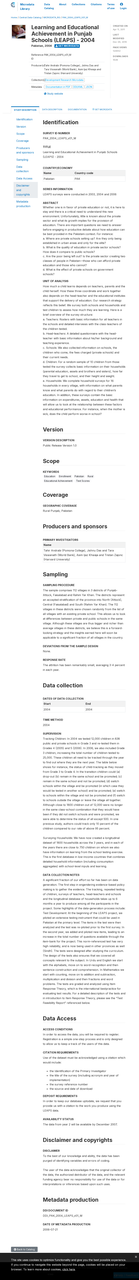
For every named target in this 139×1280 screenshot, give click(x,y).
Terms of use (111, 6)
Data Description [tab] (52, 109)
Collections (78, 4)
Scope (20, 133)
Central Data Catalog (30, 17)
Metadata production (23, 204)
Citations (96, 4)
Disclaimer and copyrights (23, 190)
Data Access (24, 178)
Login (123, 8)
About (62, 4)
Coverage (22, 140)
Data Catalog (49, 6)
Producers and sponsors (25, 150)
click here (68, 1269)
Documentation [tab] (77, 109)
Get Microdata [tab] (103, 109)
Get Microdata (68, 45)
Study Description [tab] (25, 110)
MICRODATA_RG (51, 17)
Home (14, 17)
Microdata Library (27, 6)
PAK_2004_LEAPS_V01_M (75, 17)
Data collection (22, 169)
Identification (24, 119)
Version (21, 126)
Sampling (22, 159)
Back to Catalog (25, 1249)
